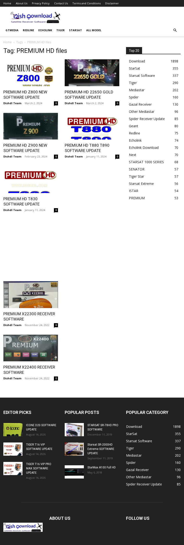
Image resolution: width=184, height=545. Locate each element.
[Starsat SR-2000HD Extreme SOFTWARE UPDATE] (74, 449)
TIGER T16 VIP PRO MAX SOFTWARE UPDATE (38, 468)
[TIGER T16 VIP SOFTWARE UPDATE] (13, 449)
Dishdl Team (12, 103)
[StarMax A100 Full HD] (74, 471)
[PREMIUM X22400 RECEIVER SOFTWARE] (30, 348)
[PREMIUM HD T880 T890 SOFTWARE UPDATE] (92, 126)
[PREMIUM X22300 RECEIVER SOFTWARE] (30, 294)
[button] (175, 30)
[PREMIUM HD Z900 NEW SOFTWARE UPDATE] (30, 126)
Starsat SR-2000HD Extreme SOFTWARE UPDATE (100, 449)
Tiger (60, 30)
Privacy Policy (41, 3)
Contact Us (61, 3)
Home (7, 3)
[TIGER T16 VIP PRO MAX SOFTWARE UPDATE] (13, 468)
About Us (21, 3)
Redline (28, 30)
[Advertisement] (124, 17)
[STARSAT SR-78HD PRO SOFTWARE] (74, 429)
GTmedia (12, 30)
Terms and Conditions (86, 3)
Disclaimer (112, 3)
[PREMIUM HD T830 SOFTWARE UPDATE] (30, 179)
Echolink (45, 30)
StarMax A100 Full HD (101, 467)
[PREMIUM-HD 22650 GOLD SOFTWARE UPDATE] (92, 72)
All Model (93, 30)
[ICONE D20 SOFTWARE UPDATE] (13, 429)
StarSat (75, 30)
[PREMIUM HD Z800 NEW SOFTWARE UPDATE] (30, 72)
